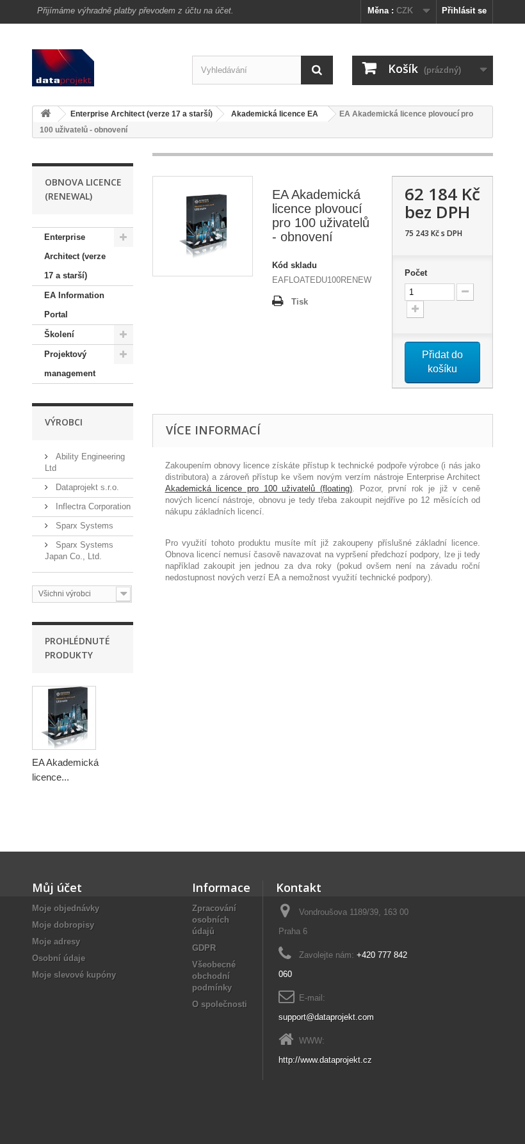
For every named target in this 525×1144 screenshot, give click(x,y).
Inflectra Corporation (92, 506)
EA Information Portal (74, 304)
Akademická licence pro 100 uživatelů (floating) (259, 488)
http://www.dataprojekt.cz (325, 1060)
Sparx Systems (83, 525)
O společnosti (219, 1004)
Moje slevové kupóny (74, 975)
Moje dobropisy (63, 925)
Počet (416, 273)
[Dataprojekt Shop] (102, 67)
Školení (59, 334)
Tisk (299, 301)
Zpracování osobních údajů (214, 919)
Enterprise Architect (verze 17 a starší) (75, 256)
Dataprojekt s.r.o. (86, 487)
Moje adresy (56, 941)
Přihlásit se (464, 10)
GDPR (204, 948)
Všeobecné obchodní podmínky (214, 976)
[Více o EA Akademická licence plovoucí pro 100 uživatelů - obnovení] (64, 718)
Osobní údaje (58, 958)
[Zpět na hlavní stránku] (45, 114)
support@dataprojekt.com (326, 1017)
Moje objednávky (65, 908)
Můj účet (57, 887)
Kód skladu (294, 265)
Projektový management (69, 363)
